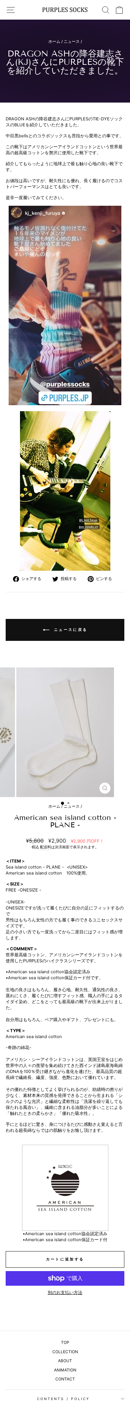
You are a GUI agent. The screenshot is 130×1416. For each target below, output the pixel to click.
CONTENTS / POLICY (63, 1399)
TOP (65, 1342)
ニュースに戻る (69, 629)
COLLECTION (65, 1351)
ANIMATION (65, 1369)
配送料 (45, 847)
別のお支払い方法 (65, 1292)
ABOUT (65, 1360)
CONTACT (65, 1378)
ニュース (72, 41)
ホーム (54, 41)
